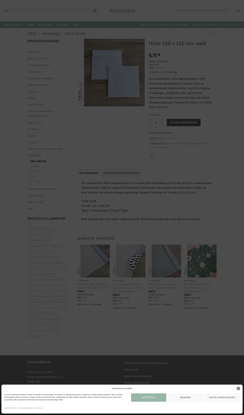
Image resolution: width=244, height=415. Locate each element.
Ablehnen (185, 397)
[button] (238, 388)
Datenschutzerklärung (26, 408)
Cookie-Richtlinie (10, 408)
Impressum (39, 408)
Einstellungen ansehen (222, 397)
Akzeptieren (148, 397)
